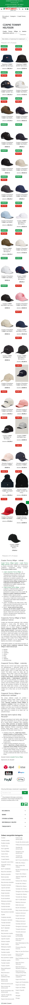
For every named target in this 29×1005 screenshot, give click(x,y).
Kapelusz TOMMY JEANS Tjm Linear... (22, 65)
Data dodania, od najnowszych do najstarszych (14, 39)
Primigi (18, 998)
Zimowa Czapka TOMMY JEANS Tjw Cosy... (21, 490)
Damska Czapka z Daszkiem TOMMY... (21, 410)
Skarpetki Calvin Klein (7, 862)
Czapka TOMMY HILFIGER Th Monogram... (21, 222)
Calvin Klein (4, 854)
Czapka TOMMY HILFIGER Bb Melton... (14, 546)
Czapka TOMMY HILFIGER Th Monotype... (7, 437)
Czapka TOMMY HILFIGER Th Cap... (21, 330)
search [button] (19, 9)
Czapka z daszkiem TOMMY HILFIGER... (22, 91)
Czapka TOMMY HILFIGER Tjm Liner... (7, 304)
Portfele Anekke (5, 843)
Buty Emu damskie (6, 871)
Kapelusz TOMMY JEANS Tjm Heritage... (7, 65)
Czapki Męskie (5, 859)
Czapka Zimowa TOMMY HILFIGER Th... (7, 490)
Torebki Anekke (5, 840)
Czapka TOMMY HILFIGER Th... (7, 356)
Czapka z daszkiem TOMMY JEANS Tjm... (7, 91)
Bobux (17, 993)
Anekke (3, 837)
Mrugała (18, 995)
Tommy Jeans (5, 856)
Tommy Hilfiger (5, 851)
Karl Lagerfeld (5, 848)
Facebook (22, 804)
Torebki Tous (4, 846)
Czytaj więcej (23, 34)
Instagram (26, 804)
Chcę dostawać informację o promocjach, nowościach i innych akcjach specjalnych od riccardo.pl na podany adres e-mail (12, 798)
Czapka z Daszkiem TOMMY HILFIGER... (22, 249)
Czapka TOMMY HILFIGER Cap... (21, 436)
